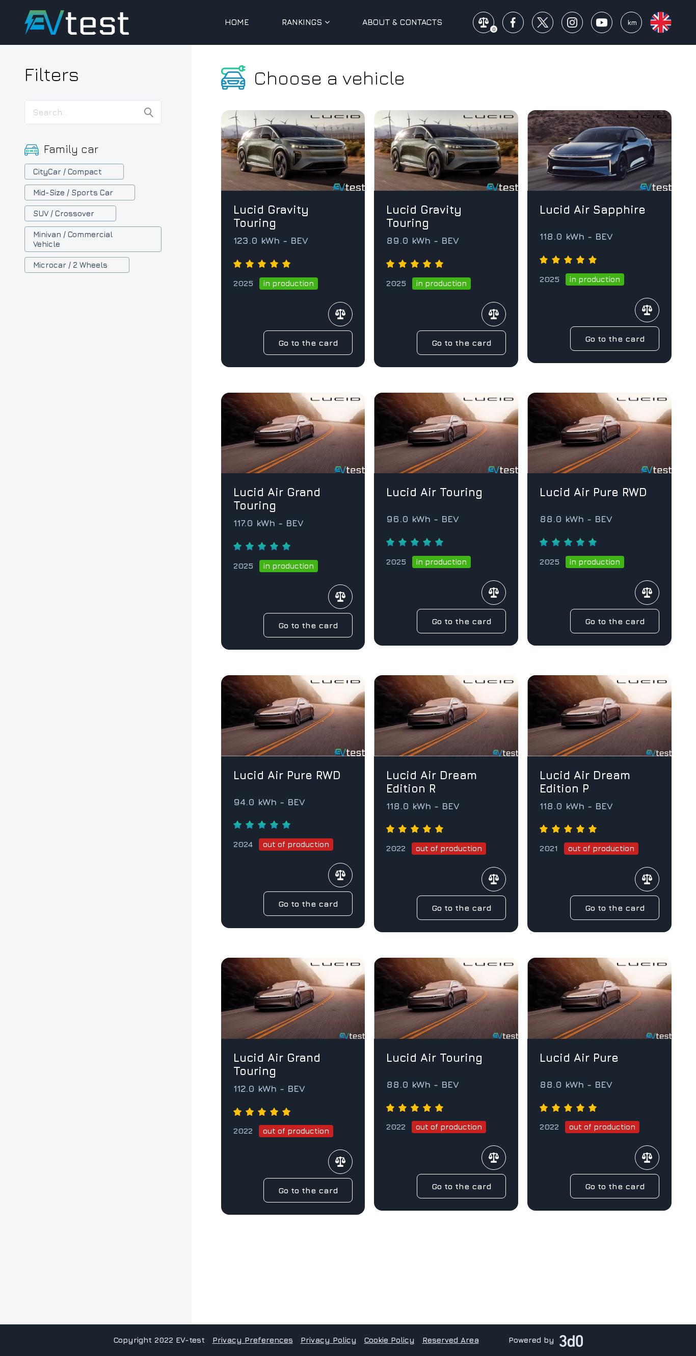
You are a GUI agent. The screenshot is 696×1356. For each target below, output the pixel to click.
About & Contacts (402, 22)
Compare (340, 314)
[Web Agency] (571, 1340)
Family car (71, 149)
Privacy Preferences (252, 1340)
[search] (148, 112)
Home (237, 22)
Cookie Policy (389, 1340)
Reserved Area (450, 1340)
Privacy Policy (329, 1340)
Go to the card (308, 342)
